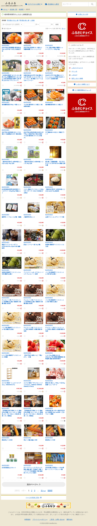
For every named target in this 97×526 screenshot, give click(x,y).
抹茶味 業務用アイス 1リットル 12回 (54, 245)
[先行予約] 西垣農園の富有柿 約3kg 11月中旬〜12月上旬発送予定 (11, 49)
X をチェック (83, 90)
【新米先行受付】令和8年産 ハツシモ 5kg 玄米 (33, 162)
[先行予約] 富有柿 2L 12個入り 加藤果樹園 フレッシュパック (33, 48)
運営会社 (69, 519)
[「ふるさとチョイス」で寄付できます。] (21, 56)
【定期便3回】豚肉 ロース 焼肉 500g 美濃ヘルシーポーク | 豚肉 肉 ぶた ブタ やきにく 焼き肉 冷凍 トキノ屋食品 (33, 413)
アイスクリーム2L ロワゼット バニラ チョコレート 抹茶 (33, 273)
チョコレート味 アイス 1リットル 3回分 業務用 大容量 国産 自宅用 (33, 329)
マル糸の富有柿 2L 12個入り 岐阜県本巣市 (33, 105)
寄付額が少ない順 (12, 20)
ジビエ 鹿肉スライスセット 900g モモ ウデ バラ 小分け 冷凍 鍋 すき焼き (33, 191)
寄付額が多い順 (24, 20)
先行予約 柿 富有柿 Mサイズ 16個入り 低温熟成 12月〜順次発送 (11, 133)
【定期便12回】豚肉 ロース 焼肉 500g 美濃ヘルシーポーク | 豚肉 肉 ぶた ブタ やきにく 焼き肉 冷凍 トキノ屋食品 (11, 413)
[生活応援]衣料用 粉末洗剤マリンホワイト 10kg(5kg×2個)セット (11, 191)
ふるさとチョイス (77, 68)
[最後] (50, 491)
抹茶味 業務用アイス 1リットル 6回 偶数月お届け (11, 273)
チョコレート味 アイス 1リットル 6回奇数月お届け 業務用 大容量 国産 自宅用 (33, 301)
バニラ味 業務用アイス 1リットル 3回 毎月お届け (54, 273)
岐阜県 (21, 9)
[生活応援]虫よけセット (9, 467)
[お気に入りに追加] (4, 56)
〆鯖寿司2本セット (29, 217)
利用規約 (27, 519)
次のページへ (32, 484)
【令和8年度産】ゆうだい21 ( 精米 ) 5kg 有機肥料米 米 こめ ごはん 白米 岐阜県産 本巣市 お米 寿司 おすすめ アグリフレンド (12, 77)
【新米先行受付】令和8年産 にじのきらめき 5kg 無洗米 (55, 190)
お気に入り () (83, 14)
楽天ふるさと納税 (77, 78)
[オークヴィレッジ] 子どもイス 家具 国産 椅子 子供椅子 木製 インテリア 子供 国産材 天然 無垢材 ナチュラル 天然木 (33, 470)
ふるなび (74, 75)
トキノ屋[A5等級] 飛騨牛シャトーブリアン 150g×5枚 (54, 48)
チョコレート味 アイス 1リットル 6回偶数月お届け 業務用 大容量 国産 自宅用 (11, 301)
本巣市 (28, 9)
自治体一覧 (13, 9)
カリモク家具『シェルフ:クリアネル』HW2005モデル (11, 383)
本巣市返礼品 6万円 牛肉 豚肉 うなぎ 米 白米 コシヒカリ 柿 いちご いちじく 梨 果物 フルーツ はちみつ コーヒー (33, 77)
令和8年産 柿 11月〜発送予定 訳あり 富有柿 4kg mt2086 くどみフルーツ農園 (55, 412)
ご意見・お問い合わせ (57, 519)
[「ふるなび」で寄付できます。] (64, 421)
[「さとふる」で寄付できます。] (64, 56)
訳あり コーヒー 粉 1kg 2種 (32, 244)
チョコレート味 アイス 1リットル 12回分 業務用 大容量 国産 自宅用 (55, 329)
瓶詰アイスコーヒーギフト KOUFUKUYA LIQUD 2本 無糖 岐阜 (11, 246)
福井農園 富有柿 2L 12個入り (54, 104)
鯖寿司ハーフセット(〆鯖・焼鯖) (11, 217)
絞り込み (7, 28)
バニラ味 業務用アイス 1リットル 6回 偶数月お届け (11, 328)
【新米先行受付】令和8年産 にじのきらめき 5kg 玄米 (12, 162)
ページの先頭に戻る (32, 497)
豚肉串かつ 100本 (7, 440)
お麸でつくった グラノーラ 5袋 (54, 217)
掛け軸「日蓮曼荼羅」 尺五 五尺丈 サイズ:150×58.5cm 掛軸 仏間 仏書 (55, 163)
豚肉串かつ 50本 (50, 440)
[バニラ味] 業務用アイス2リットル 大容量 (11, 356)
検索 (57, 24)
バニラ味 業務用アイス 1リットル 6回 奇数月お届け (54, 300)
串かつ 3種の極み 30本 (30, 440)
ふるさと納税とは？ (83, 84)
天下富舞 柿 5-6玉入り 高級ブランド (54, 133)
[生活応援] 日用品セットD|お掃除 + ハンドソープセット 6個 (54, 468)
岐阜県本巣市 (5, 45)
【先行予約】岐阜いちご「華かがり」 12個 (33, 356)
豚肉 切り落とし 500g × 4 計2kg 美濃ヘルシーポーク (55, 383)
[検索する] (92, 4)
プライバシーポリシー (40, 519)
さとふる (74, 71)
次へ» (63, 28)
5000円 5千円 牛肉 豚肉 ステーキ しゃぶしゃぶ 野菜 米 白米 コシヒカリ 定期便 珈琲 (55, 76)
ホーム (5, 9)
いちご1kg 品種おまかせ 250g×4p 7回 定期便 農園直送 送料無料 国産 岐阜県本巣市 (55, 357)
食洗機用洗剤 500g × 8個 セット (11, 104)
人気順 (32, 20)
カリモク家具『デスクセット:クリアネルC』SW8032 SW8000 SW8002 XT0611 (33, 384)
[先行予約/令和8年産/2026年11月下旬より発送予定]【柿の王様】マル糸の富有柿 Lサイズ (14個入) (33, 135)
